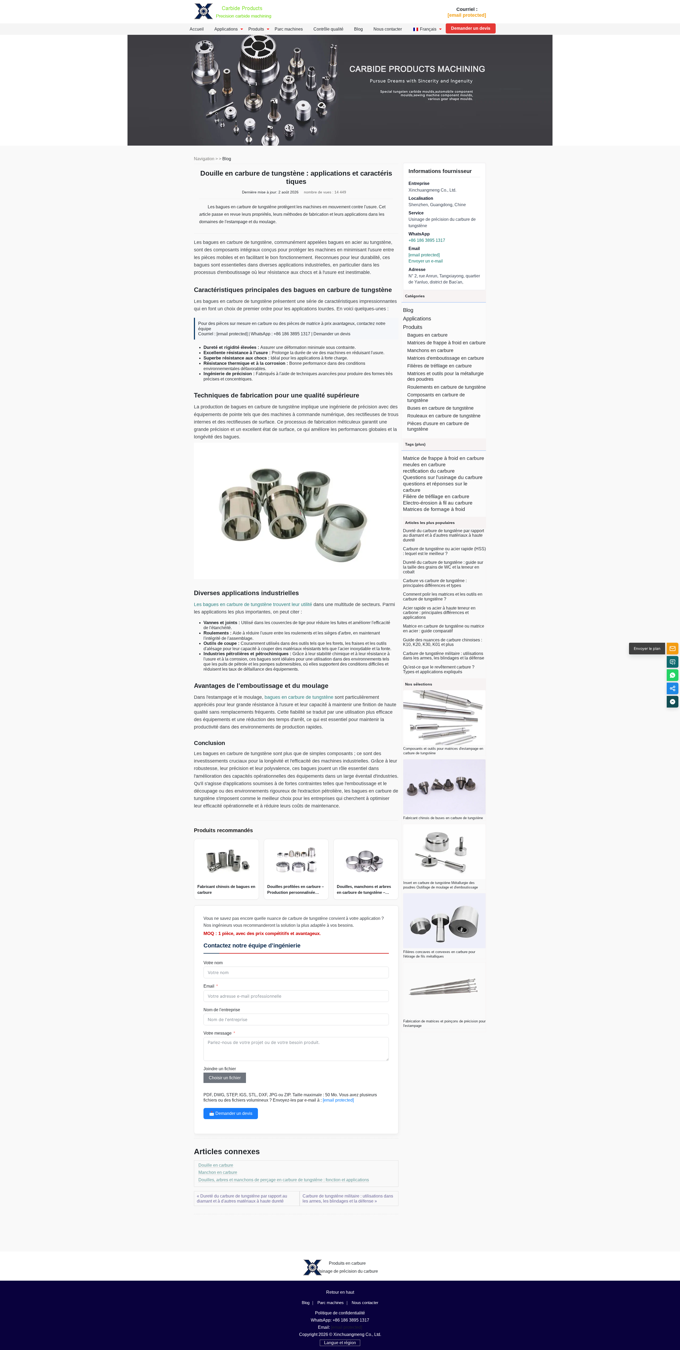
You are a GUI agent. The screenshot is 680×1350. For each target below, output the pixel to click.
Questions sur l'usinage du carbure (443, 477)
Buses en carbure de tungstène (440, 408)
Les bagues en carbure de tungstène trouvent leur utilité (253, 604)
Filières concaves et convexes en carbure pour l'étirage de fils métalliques (439, 954)
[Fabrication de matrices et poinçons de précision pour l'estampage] (444, 990)
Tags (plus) (415, 444)
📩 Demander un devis (230, 1113)
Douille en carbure (215, 1165)
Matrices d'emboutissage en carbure (445, 358)
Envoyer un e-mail (426, 261)
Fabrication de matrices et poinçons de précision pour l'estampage (444, 1023)
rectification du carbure (429, 471)
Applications (226, 29)
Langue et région (340, 1342)
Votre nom (213, 962)
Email (208, 986)
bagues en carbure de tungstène (299, 697)
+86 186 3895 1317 (427, 240)
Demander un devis (470, 28)
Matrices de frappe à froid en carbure (446, 342)
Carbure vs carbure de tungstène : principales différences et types (435, 583)
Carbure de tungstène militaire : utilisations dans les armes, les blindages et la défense (443, 656)
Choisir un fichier (225, 1078)
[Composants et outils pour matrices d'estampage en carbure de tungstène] (444, 717)
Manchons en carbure (430, 350)
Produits (256, 29)
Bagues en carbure (427, 335)
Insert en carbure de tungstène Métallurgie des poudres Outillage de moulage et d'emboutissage (440, 885)
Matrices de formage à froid (434, 509)
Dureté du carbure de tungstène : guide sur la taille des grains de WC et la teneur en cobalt (443, 567)
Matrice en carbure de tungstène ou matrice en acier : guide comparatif (443, 628)
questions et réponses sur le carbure (435, 487)
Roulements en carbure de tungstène (446, 387)
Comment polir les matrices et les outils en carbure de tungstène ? (442, 596)
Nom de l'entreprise (221, 1010)
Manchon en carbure (217, 1172)
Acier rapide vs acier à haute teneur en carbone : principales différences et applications (439, 613)
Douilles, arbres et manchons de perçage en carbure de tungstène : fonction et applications (283, 1180)
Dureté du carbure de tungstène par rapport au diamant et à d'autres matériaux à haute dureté (443, 535)
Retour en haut (340, 1292)
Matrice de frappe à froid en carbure (443, 458)
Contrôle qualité (328, 29)
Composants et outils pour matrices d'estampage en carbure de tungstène (443, 751)
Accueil (197, 29)
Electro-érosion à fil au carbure (438, 503)
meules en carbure (424, 464)
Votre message (217, 1033)
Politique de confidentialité (340, 1313)
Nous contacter (387, 29)
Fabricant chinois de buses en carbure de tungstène (443, 818)
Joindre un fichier (219, 1069)
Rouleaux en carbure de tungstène (444, 415)
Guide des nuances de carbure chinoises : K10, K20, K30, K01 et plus (442, 642)
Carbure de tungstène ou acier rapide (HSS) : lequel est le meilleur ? (444, 551)
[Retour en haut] (672, 702)
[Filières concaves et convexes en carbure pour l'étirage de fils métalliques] (444, 920)
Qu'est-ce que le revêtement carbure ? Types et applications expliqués (438, 669)
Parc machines (289, 29)
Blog (358, 29)
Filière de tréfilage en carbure (436, 496)
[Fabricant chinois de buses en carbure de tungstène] (444, 786)
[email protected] (232, 334)
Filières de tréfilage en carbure (439, 366)
